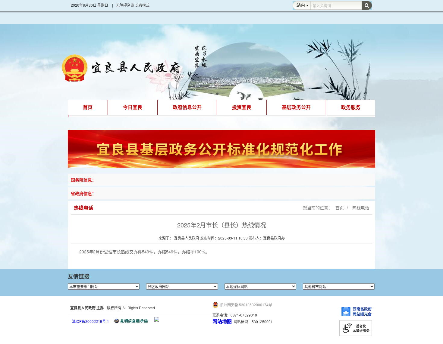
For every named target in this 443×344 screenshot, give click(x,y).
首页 (88, 107)
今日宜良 (132, 107)
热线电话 (360, 207)
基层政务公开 (296, 107)
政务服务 (350, 107)
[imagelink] (156, 319)
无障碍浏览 (125, 5)
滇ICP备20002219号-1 (90, 321)
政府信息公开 (187, 107)
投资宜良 (241, 107)
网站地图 (222, 321)
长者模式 (142, 5)
